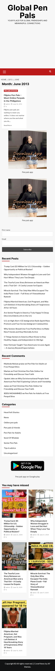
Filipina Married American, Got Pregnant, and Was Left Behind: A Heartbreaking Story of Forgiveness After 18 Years (27, 304)
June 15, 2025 (17, 650)
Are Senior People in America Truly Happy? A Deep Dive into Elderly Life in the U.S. (26, 314)
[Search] (50, 71)
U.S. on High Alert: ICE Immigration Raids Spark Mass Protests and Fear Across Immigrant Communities (27, 322)
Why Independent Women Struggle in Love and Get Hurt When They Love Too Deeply (27, 276)
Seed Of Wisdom (11, 438)
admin (8, 104)
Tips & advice (10, 448)
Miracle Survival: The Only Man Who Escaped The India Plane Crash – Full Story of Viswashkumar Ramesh (26, 293)
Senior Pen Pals (10, 443)
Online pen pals (11, 422)
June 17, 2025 (44, 593)
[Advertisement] (27, 48)
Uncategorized (10, 453)
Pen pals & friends (11, 91)
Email (4, 239)
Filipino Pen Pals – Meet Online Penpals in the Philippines (14, 98)
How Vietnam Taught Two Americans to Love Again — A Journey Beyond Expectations (27, 346)
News (6, 417)
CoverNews (39, 663)
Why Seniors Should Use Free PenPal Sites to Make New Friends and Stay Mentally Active (26, 330)
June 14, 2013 (17, 104)
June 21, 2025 (44, 535)
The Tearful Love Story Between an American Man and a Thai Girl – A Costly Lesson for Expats (26, 284)
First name (6, 230)
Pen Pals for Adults (12, 433)
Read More (8, 125)
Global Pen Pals (28, 11)
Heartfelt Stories (11, 412)
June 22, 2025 (18, 535)
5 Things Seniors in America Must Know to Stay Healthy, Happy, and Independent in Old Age (25, 338)
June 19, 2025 (17, 587)
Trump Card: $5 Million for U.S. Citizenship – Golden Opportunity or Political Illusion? (27, 268)
